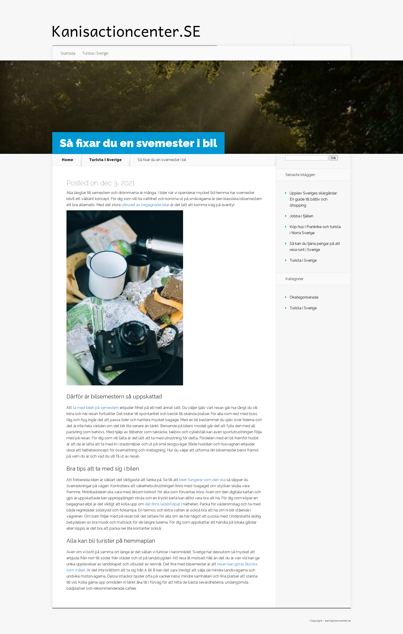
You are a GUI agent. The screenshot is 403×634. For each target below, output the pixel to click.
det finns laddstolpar (162, 504)
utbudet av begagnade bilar (145, 205)
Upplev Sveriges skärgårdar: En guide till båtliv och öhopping (313, 199)
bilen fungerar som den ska (202, 480)
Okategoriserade (304, 297)
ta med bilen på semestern (96, 407)
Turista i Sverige (95, 53)
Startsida (68, 53)
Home (67, 160)
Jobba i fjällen (301, 216)
